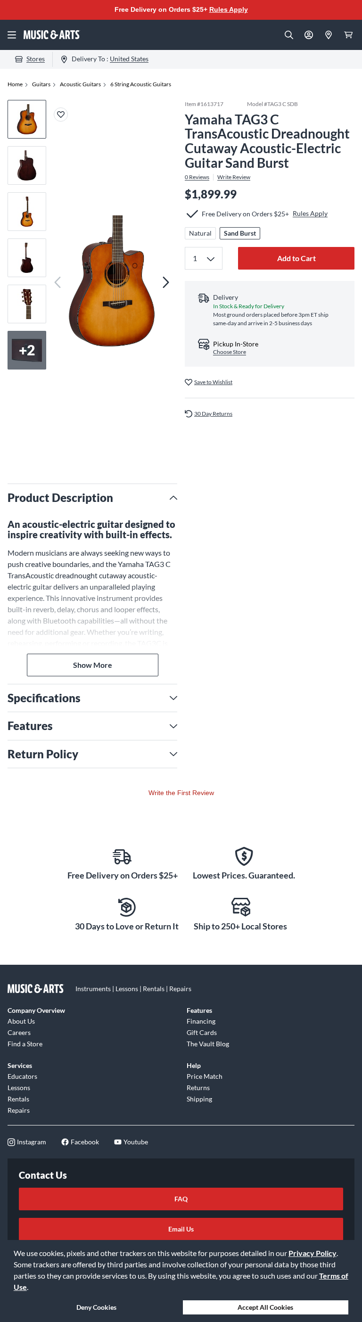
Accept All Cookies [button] (265, 1307)
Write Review (233, 177)
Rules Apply (228, 9)
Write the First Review (181, 792)
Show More (92, 664)
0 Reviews (197, 177)
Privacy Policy (312, 1252)
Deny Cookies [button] (96, 1307)
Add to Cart (296, 258)
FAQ (181, 1199)
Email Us (181, 1229)
